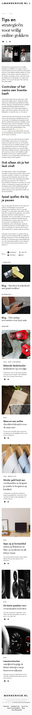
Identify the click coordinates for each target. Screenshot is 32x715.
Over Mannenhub (16, 710)
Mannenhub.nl (16, 3)
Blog (10, 14)
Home (4, 14)
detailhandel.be (25, 702)
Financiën (6, 706)
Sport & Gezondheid (14, 362)
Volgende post (6, 294)
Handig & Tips (12, 476)
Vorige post (7, 262)
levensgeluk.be (16, 702)
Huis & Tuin (24, 706)
